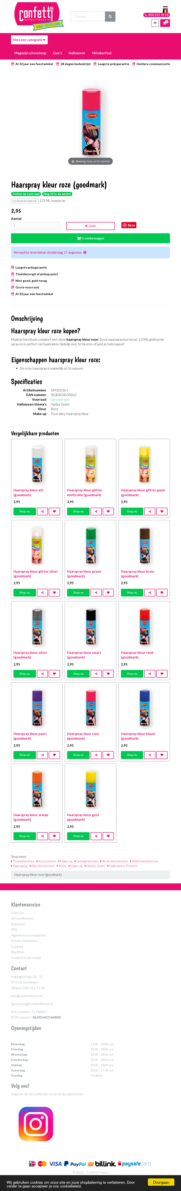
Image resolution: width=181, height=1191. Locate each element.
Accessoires (47, 861)
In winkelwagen (92, 238)
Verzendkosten (22, 918)
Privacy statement (24, 941)
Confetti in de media (26, 958)
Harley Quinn (95, 866)
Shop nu (24, 511)
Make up (66, 861)
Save (131, 225)
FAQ (14, 929)
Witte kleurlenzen (144, 861)
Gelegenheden (87, 861)
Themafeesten (23, 861)
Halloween (77, 53)
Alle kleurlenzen (43, 866)
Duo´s (57, 53)
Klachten (17, 952)
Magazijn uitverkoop (30, 53)
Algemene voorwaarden (28, 935)
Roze (62, 866)
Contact (17, 946)
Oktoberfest (102, 53)
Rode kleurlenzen (115, 861)
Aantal (16, 219)
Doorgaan (161, 1182)
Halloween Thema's (123, 866)
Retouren (18, 924)
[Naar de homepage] (39, 16)
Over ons (18, 913)
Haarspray (20, 866)
